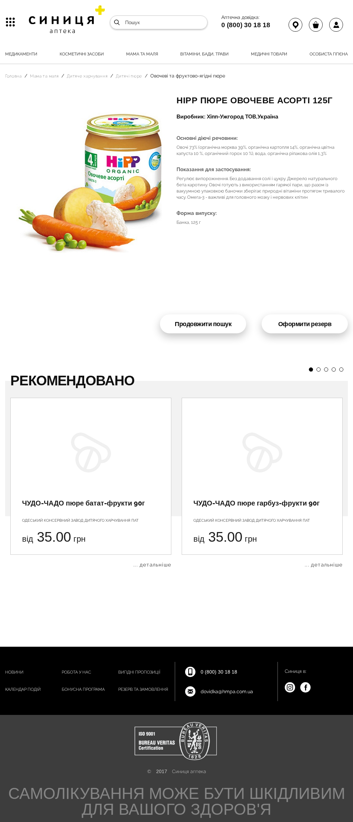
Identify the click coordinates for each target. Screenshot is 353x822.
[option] (90, 483)
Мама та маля (142, 54)
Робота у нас (76, 672)
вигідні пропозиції (139, 672)
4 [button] (334, 369)
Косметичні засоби (82, 54)
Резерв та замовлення (143, 689)
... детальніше (152, 565)
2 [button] (318, 369)
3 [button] (326, 369)
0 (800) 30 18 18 (245, 24)
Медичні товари (269, 54)
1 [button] (311, 369)
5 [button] (341, 369)
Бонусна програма (83, 689)
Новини (14, 672)
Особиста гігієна (329, 54)
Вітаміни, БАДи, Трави (204, 54)
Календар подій (23, 689)
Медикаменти (21, 54)
